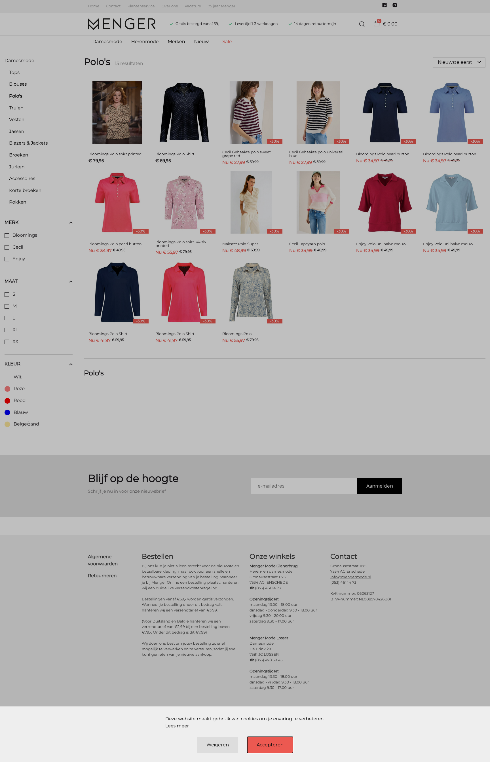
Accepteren (270, 745)
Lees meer (177, 726)
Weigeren (217, 745)
